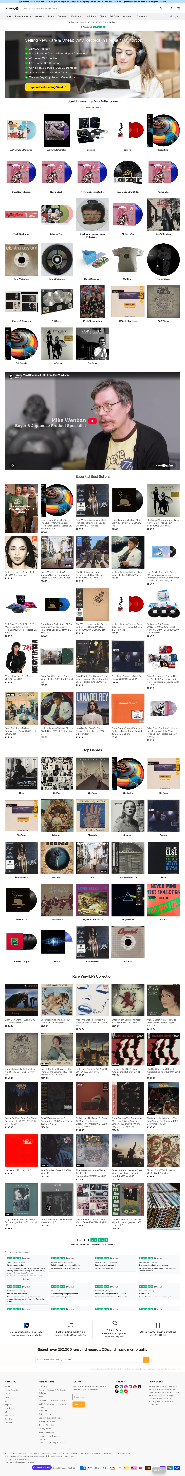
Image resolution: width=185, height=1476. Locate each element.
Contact (141, 16)
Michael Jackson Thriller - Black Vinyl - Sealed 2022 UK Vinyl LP (127, 573)
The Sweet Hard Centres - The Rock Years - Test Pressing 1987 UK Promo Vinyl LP (162, 1121)
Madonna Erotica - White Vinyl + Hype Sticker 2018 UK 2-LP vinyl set (92, 1022)
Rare (50, 16)
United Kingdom (64, 1468)
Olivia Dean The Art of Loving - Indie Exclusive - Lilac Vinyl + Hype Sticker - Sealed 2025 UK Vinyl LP (162, 732)
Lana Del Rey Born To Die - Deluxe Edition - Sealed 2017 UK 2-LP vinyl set (91, 731)
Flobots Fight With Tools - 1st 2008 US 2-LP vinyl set (161, 1171)
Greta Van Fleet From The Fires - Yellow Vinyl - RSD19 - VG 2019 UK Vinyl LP (21, 1121)
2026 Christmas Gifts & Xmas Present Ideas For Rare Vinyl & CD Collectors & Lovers (36, 1456)
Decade (62, 16)
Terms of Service (46, 1425)
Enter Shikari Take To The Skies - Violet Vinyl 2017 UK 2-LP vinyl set (21, 1072)
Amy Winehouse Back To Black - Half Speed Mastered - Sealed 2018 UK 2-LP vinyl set (92, 523)
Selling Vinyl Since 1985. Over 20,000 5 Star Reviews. (92, 22)
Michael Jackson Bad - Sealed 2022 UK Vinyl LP (19, 677)
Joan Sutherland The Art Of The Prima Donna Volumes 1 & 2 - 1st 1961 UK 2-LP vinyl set (56, 1072)
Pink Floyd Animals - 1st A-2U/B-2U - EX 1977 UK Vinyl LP (92, 1070)
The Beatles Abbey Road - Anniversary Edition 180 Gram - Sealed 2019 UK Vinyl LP (91, 575)
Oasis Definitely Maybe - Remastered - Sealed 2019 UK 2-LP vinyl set (21, 731)
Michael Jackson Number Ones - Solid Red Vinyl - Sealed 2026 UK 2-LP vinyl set (127, 627)
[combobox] (90, 8)
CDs (102, 16)
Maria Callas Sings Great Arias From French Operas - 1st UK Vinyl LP (161, 1022)
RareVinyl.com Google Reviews (52, 1442)
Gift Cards (43, 1410)
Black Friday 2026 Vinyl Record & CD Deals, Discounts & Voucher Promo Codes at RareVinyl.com (94, 1453)
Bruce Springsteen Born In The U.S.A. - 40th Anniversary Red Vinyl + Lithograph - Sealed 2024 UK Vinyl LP (163, 680)
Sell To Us (114, 16)
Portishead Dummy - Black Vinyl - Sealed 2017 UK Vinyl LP (127, 677)
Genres (39, 16)
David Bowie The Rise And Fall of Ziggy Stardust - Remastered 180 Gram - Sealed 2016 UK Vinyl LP (92, 679)
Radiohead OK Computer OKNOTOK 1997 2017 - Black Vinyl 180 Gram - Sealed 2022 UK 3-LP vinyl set (163, 628)
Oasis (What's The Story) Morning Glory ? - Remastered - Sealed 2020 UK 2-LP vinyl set (56, 575)
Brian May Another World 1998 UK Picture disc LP (20, 1021)
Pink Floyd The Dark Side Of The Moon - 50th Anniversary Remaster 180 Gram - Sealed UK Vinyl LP (21, 628)
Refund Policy (45, 1414)
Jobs (41, 1396)
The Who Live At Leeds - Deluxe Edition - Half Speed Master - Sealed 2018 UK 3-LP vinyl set (92, 627)
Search (7, 1453)
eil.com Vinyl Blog (46, 1432)
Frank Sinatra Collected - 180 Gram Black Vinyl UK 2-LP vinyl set (127, 523)
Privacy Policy (45, 1429)
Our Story (128, 16)
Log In (175, 16)
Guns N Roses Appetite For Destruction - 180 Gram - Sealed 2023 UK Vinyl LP (56, 1121)
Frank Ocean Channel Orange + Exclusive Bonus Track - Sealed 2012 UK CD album (127, 731)
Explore (75, 16)
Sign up (78, 1404)
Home (8, 16)
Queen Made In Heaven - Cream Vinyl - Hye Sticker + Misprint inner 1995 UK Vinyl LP (127, 1173)
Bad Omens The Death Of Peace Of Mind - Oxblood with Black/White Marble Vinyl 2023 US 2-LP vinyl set (92, 1122)
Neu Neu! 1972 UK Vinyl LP (18, 1170)
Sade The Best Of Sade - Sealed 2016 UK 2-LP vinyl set (20, 573)
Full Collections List (49, 1453)
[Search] (161, 8)
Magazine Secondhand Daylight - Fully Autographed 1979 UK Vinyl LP (21, 1222)
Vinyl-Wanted (36, 1335)
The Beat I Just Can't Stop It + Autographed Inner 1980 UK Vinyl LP (163, 1072)
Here (97, 107)
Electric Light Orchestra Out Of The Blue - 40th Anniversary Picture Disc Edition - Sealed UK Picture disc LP (56, 524)
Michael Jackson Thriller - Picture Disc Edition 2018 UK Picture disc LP (57, 731)
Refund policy (34, 1453)
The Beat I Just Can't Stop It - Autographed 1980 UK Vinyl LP (127, 1070)
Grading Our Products (48, 1421)
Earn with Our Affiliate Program (53, 1400)
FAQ (72, 1456)
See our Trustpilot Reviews (50, 1418)
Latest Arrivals (22, 16)
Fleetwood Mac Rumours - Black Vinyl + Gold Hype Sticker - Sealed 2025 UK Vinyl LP (163, 523)
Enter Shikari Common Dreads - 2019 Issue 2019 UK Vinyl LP (127, 1021)
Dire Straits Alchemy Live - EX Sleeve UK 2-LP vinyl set (55, 1021)
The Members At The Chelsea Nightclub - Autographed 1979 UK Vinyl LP (126, 1222)
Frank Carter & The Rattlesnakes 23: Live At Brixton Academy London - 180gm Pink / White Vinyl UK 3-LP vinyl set (127, 1122)
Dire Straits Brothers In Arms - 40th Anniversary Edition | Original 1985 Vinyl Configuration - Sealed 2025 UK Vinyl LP (163, 576)
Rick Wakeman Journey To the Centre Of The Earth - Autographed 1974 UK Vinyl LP (91, 1173)
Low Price (90, 16)
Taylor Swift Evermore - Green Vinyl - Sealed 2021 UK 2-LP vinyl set (57, 679)
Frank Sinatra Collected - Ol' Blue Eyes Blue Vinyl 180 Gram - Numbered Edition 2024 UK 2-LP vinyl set (57, 628)
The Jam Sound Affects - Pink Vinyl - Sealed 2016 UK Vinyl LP (91, 1221)
